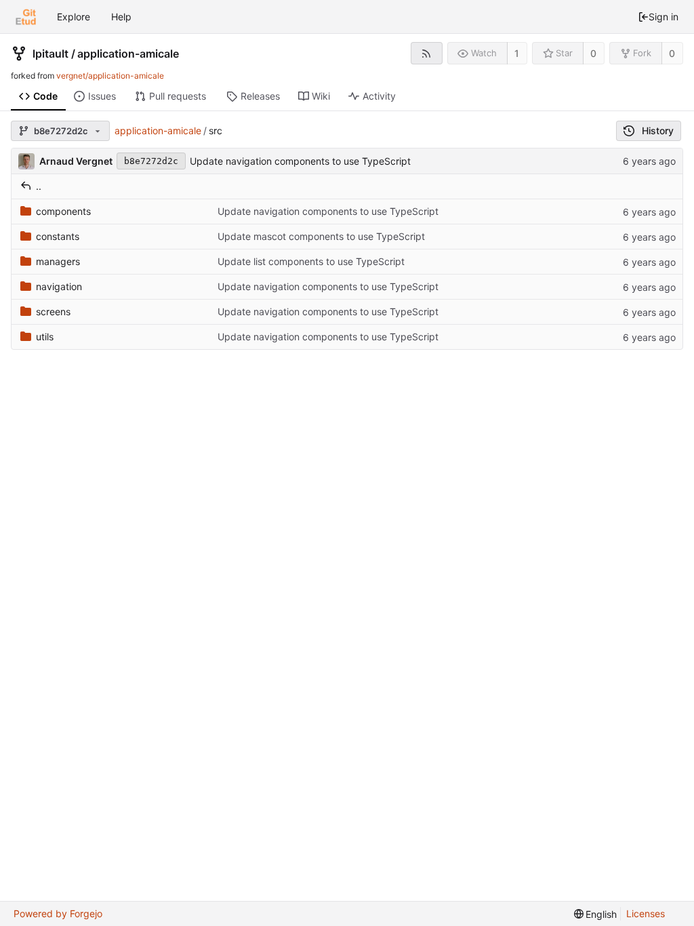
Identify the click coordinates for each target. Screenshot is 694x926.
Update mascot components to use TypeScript (321, 236)
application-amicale (128, 53)
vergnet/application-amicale (110, 76)
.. (38, 186)
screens (53, 311)
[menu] (595, 914)
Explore (73, 16)
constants (57, 236)
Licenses (645, 913)
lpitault (50, 53)
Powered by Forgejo (58, 913)
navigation (59, 286)
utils (45, 336)
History (658, 130)
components (63, 211)
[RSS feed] (427, 53)
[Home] (26, 17)
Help (121, 16)
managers (58, 261)
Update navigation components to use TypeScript (300, 161)
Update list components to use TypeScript (311, 261)
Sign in (663, 16)
